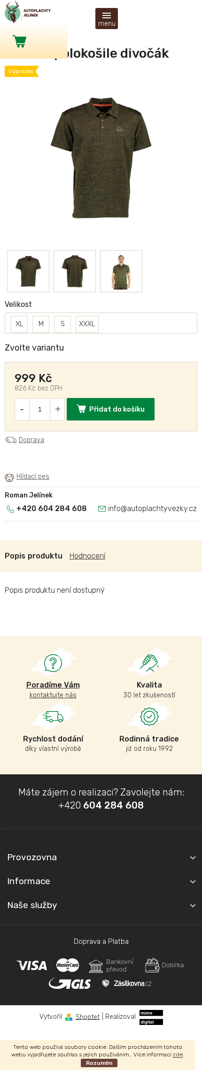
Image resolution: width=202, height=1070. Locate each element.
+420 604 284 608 (51, 508)
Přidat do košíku (117, 409)
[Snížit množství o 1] (21, 409)
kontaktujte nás (53, 689)
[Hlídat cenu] (27, 477)
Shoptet (88, 1017)
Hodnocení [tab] (87, 555)
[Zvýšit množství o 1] (57, 409)
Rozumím (99, 1063)
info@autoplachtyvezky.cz (152, 508)
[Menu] (106, 18)
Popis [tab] (15, 555)
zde (178, 1054)
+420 (101, 805)
